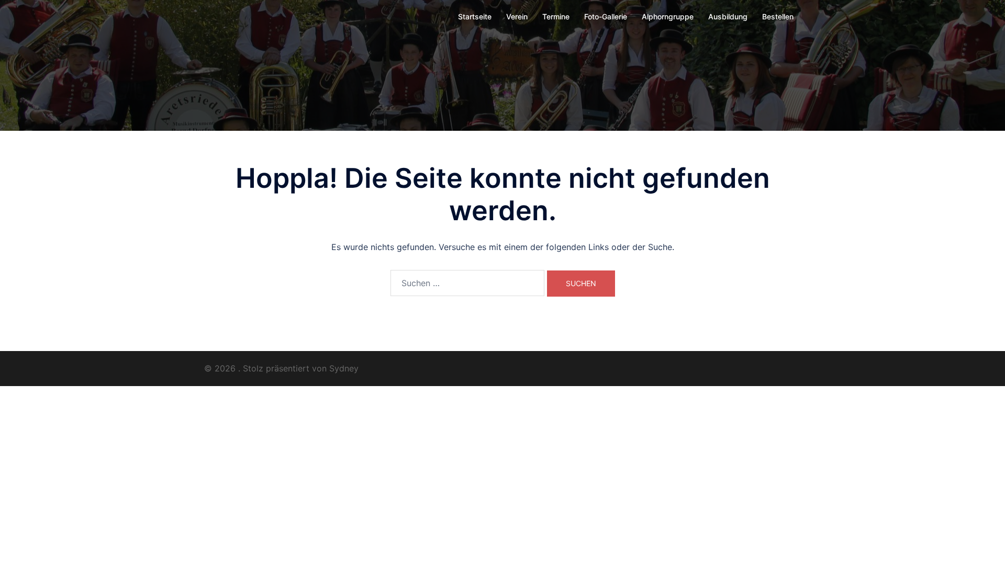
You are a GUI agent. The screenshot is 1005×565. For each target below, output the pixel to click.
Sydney (344, 368)
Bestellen (778, 16)
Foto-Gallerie (605, 16)
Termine (556, 16)
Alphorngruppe (668, 16)
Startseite (475, 16)
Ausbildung (727, 16)
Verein (517, 16)
